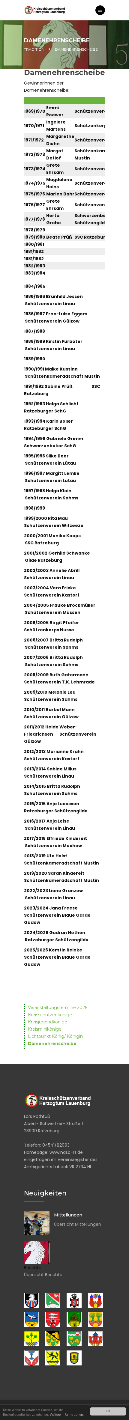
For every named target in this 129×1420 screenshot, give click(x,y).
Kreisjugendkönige (47, 1022)
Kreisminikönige (45, 1029)
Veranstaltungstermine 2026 (57, 1007)
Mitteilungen (68, 1215)
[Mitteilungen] (37, 1223)
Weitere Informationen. (67, 1415)
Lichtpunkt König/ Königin (55, 1036)
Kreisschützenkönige (50, 1014)
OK (108, 1411)
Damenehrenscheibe (52, 1043)
